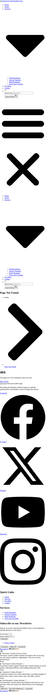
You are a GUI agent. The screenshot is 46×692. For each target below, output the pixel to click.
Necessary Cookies (9, 653)
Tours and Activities (16, 84)
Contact (7, 88)
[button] (5, 91)
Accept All (21, 647)
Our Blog (7, 86)
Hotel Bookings (14, 82)
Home (6, 5)
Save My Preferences (16, 689)
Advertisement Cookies (10, 680)
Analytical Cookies (9, 672)
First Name (4, 634)
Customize (4, 647)
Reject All (13, 647)
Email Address (5, 636)
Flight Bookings (14, 78)
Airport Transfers (15, 80)
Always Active (21, 653)
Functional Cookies (9, 664)
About (6, 7)
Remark (19, 664)
